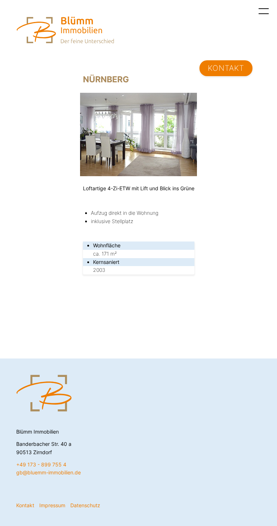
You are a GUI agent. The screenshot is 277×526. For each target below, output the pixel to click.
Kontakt (226, 68)
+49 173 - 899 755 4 (41, 464)
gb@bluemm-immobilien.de (48, 472)
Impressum (52, 505)
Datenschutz (85, 505)
